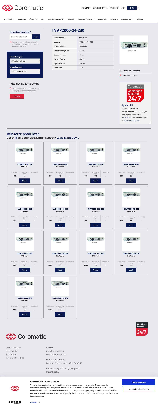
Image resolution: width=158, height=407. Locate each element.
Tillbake (17, 96)
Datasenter (71, 19)
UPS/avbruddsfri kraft (86, 19)
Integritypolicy (52, 371)
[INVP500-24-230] (24, 153)
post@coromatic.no (55, 351)
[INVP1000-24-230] (24, 198)
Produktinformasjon (129, 75)
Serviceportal (100, 8)
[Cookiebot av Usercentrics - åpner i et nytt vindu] (15, 402)
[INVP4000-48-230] (24, 287)
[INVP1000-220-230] (95, 198)
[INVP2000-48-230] (24, 242)
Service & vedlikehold (55, 19)
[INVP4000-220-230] (60, 242)
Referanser (22, 19)
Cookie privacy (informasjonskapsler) (62, 368)
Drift (43, 19)
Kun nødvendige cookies (139, 389)
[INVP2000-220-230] (131, 242)
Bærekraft (114, 19)
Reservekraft (102, 19)
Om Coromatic (9, 19)
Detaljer (33, 402)
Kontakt (86, 8)
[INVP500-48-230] (60, 153)
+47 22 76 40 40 (74, 363)
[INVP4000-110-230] (60, 287)
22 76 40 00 (127, 117)
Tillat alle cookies (139, 382)
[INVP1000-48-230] (131, 198)
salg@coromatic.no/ (132, 120)
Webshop (114, 8)
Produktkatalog (127, 19)
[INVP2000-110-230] (95, 242)
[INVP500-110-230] (95, 153)
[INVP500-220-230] (131, 153)
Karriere (140, 19)
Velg (24, 180)
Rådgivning (33, 19)
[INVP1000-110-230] (60, 198)
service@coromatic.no (56, 354)
